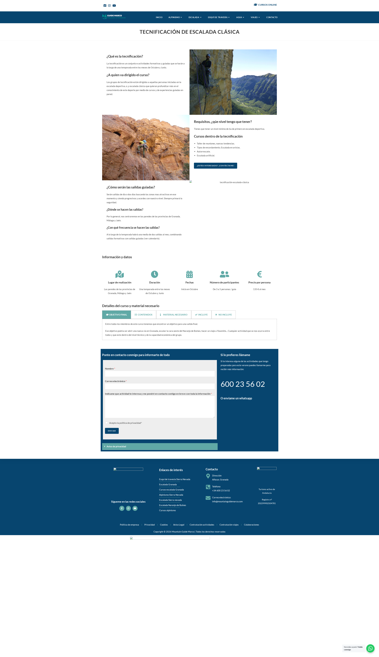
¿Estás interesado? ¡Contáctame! (215, 165)
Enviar (112, 431)
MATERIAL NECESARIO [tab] (175, 314)
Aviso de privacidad (116, 446)
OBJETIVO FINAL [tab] (118, 314)
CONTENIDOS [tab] (145, 314)
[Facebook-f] (121, 508)
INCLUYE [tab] (203, 314)
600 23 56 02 (243, 383)
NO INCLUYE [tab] (225, 314)
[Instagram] (128, 508)
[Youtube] (135, 508)
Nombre (110, 368)
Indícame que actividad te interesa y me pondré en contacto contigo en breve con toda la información (158, 393)
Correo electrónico (116, 381)
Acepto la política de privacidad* (125, 422)
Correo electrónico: (221, 497)
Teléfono (216, 486)
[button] (160, 446)
